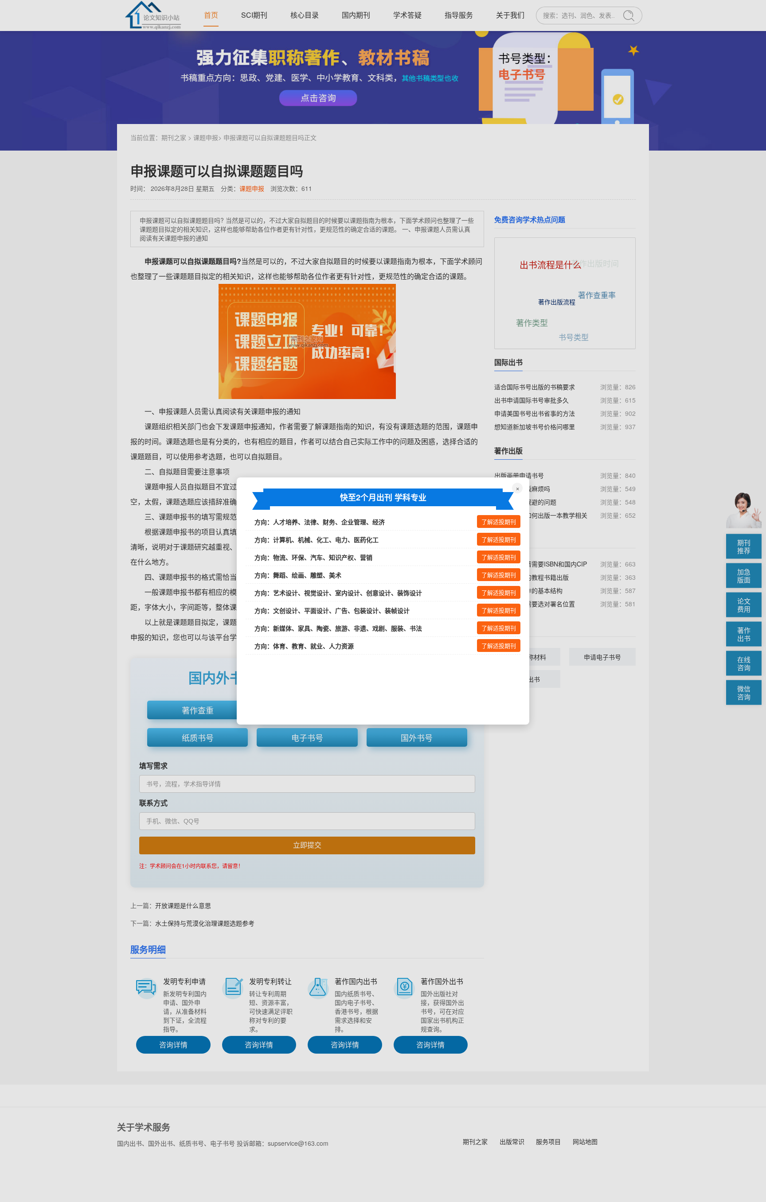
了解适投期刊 (498, 522)
